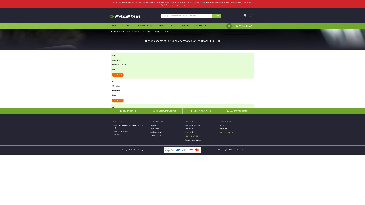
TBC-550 (157, 31)
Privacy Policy (154, 128)
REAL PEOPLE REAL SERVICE (166, 111)
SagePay (153, 125)
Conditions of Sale (156, 132)
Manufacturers (126, 31)
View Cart (223, 128)
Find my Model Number (193, 140)
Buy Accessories (167, 26)
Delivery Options (155, 135)
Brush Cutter (147, 31)
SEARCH (216, 16)
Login (222, 125)
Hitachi (136, 31)
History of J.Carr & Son (192, 125)
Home (113, 26)
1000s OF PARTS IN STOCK (239, 111)
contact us (192, 5)
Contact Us (200, 26)
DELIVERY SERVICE (129, 111)
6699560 (115, 86)
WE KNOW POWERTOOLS (202, 111)
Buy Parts (127, 26)
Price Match (189, 132)
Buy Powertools (145, 26)
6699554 (115, 60)
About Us (185, 26)
